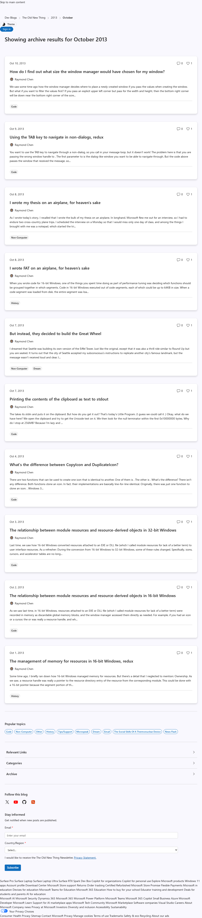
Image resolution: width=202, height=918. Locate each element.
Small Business (161, 898)
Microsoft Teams (115, 898)
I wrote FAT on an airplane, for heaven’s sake (50, 268)
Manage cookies (83, 916)
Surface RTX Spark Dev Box (75, 881)
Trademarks (116, 916)
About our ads (160, 916)
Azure (174, 898)
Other (39, 731)
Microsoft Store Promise (145, 885)
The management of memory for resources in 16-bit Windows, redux (71, 661)
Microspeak (82, 731)
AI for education (36, 894)
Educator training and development (162, 889)
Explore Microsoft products (168, 881)
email (107, 731)
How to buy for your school (123, 889)
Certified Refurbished (117, 885)
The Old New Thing (33, 17)
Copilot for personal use (136, 881)
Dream (96, 731)
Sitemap (36, 916)
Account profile (16, 885)
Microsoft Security (26, 898)
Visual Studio (166, 903)
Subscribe (13, 867)
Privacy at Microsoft (43, 907)
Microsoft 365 (64, 898)
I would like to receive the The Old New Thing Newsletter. (50, 857)
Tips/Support (65, 731)
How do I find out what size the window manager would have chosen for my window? (87, 71)
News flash (171, 731)
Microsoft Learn (22, 903)
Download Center (36, 885)
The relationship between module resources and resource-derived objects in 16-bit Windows (93, 595)
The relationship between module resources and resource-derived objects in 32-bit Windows (93, 530)
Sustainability (119, 907)
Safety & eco (131, 916)
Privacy (68, 916)
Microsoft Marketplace (119, 903)
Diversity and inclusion (81, 907)
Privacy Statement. (85, 857)
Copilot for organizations (106, 881)
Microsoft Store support (61, 885)
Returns (81, 885)
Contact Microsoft (52, 916)
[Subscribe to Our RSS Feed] (33, 802)
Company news (21, 907)
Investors (61, 907)
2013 (54, 17)
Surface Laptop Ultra (45, 881)
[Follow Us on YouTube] (15, 802)
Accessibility (103, 907)
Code (8, 731)
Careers (179, 903)
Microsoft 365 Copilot (139, 898)
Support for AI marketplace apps (52, 903)
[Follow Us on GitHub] (24, 802)
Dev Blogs (11, 17)
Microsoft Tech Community (89, 903)
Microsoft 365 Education (91, 889)
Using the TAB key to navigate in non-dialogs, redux (56, 137)
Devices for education (25, 889)
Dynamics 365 (46, 898)
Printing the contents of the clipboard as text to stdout (59, 399)
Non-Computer (24, 731)
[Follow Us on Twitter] (7, 802)
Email (9, 827)
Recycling (145, 916)
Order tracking (96, 885)
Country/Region (15, 843)
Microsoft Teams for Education (57, 889)
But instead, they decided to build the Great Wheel (55, 333)
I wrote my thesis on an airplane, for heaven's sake (55, 202)
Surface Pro (7, 881)
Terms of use (101, 916)
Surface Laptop (23, 881)
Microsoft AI (7, 898)
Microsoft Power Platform (89, 898)
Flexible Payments (171, 885)
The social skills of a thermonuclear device (137, 731)
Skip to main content (12, 2)
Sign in (6, 29)
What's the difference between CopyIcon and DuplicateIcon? (64, 464)
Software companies (146, 903)
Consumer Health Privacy (15, 916)
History (50, 731)
